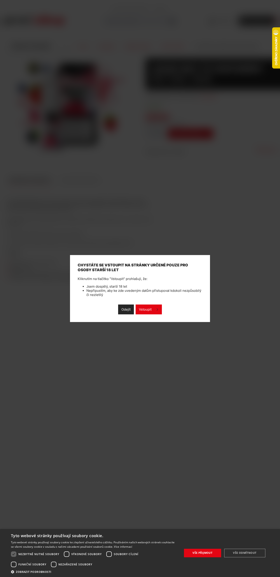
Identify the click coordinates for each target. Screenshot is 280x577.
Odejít (126, 309)
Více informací (123, 547)
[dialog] (140, 553)
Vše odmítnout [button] (244, 553)
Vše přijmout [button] (202, 553)
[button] (94, 572)
